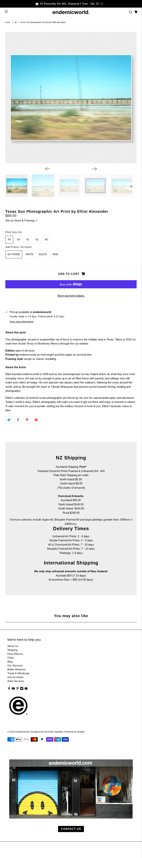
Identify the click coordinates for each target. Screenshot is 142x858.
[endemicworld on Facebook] (9, 689)
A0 (46, 239)
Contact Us (71, 828)
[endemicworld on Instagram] (21, 689)
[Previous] (47, 169)
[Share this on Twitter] (8, 419)
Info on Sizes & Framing (20, 220)
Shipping (12, 649)
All (15, 22)
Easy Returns (15, 653)
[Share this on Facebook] (17, 419)
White (29, 254)
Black (43, 254)
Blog (10, 661)
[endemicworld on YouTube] (13, 689)
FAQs (10, 657)
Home (7, 22)
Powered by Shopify (74, 732)
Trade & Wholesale (18, 673)
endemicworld (22, 732)
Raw (55, 254)
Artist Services (15, 681)
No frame (13, 254)
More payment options (71, 295)
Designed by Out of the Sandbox (47, 732)
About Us (12, 646)
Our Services (15, 665)
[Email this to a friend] (36, 419)
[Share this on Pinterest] (27, 419)
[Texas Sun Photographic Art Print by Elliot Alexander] (71, 97)
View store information (21, 321)
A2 (27, 239)
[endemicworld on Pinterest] (17, 689)
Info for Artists (15, 677)
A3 (18, 239)
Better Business (16, 669)
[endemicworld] (71, 12)
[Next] (94, 169)
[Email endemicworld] (26, 689)
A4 (9, 239)
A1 (37, 239)
